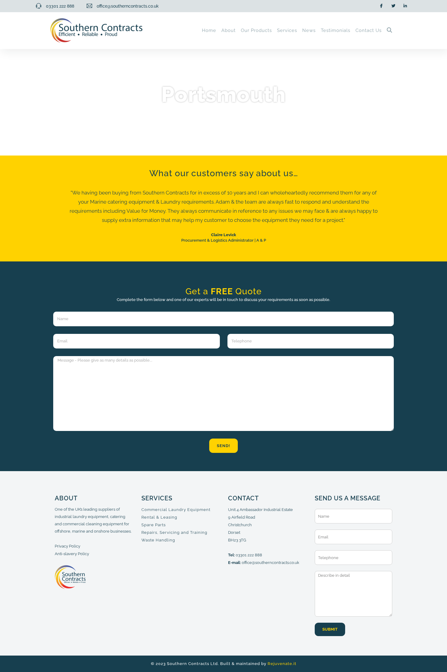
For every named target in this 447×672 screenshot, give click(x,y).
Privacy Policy (67, 546)
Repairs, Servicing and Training (174, 532)
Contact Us (368, 30)
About (228, 30)
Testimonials (335, 30)
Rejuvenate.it (282, 663)
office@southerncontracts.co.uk (270, 562)
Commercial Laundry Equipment (175, 509)
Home (209, 30)
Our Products (256, 30)
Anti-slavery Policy (72, 553)
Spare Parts (153, 525)
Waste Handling (158, 540)
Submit (330, 629)
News (309, 30)
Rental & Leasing (159, 517)
